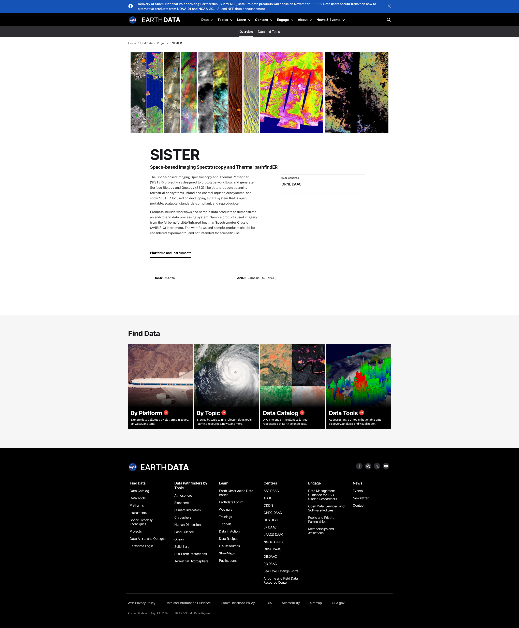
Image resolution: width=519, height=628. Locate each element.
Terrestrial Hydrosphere (191, 561)
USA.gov (338, 603)
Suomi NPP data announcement (241, 9)
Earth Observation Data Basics (236, 493)
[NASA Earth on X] (377, 466)
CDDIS (268, 505)
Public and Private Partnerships (321, 519)
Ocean (179, 539)
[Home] (161, 19)
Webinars (225, 509)
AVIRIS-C (158, 228)
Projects (162, 43)
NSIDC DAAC (273, 542)
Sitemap (316, 603)
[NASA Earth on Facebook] (359, 466)
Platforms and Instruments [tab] (170, 253)
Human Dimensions (188, 525)
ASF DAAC (271, 491)
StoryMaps (227, 553)
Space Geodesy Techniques (141, 522)
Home (132, 43)
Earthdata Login (141, 546)
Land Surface (184, 532)
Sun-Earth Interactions (190, 554)
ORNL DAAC (272, 549)
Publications (227, 560)
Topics (223, 20)
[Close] (389, 6)
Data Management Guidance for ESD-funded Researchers (322, 495)
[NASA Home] (133, 20)
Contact (359, 505)
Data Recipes (228, 539)
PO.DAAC (270, 564)
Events (357, 491)
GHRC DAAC (273, 513)
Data (205, 20)
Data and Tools (269, 32)
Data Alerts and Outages (147, 539)
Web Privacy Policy (141, 603)
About (303, 20)
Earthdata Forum (231, 502)
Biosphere (181, 503)
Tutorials (225, 524)
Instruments (138, 513)
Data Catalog (139, 491)
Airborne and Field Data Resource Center (281, 580)
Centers (261, 20)
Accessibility (291, 603)
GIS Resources (229, 546)
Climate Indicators (187, 510)
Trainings (225, 517)
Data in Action (229, 531)
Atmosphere (183, 495)
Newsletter (360, 498)
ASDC (268, 498)
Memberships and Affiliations (321, 531)
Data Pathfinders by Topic (190, 485)
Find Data (146, 43)
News (357, 483)
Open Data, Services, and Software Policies (326, 508)
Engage (283, 20)
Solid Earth (182, 546)
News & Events (328, 20)
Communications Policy (238, 603)
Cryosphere (182, 517)
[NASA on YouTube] (386, 466)
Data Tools (137, 498)
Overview (246, 32)
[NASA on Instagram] (368, 466)
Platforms (137, 505)
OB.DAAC (270, 556)
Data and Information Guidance (188, 603)
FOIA (268, 603)
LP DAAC (270, 527)
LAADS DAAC (273, 535)
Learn (241, 20)
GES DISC (271, 520)
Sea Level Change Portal (281, 571)
